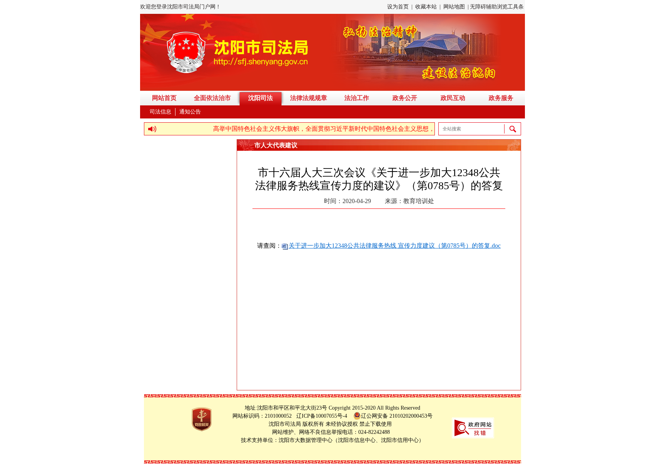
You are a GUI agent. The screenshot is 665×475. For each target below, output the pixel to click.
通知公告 (190, 112)
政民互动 (453, 98)
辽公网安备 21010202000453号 (397, 416)
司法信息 (160, 112)
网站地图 (454, 7)
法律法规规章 (308, 98)
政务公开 (405, 98)
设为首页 (398, 7)
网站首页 (164, 98)
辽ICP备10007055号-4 (324, 416)
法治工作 (356, 98)
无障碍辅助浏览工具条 (497, 7)
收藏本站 (426, 7)
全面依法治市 (212, 98)
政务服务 (501, 98)
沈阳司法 (260, 98)
